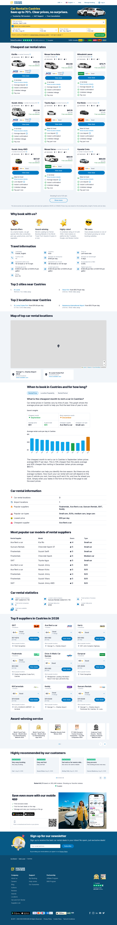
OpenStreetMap (96, 367)
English (70, 2)
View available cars (22, 377)
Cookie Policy (57, 919)
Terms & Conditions (69, 919)
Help (79, 2)
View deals (34, 639)
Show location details (21, 82)
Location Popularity (47, 393)
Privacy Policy (48, 919)
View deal (25, 76)
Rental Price (32, 393)
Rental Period (63, 393)
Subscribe (67, 846)
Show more (59, 200)
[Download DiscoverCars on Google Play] (18, 814)
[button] (58, 346)
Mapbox (90, 367)
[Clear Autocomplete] (103, 22)
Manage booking (89, 2)
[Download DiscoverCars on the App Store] (29, 814)
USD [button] (59, 2)
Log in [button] (103, 2)
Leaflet (84, 367)
